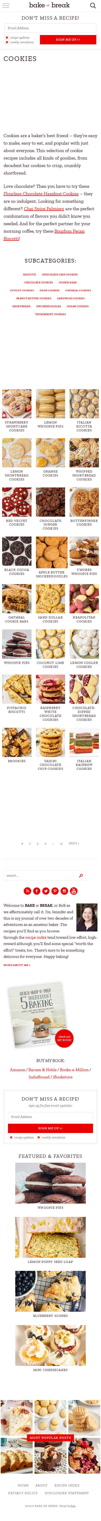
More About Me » (17, 965)
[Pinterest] (55, 891)
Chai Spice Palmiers (44, 208)
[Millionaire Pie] (17, 1418)
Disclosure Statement (67, 1493)
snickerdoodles (48, 306)
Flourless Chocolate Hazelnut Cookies (41, 193)
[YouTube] (74, 891)
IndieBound (39, 1077)
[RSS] (27, 891)
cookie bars (68, 282)
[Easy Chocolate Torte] (50, 1456)
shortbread (21, 306)
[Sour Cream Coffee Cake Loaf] (17, 1456)
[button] (22, 37)
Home (23, 1485)
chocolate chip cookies (60, 274)
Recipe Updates (20, 37)
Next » (74, 843)
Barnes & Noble (42, 1069)
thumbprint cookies (50, 314)
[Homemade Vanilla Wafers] (50, 1418)
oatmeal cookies (78, 290)
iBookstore (62, 1077)
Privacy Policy (23, 1493)
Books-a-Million (74, 1069)
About (41, 1485)
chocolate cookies (38, 282)
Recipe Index (66, 1485)
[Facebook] (37, 891)
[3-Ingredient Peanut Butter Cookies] (84, 1418)
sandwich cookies (71, 298)
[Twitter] (46, 891)
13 (61, 843)
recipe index (36, 937)
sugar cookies (78, 306)
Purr (73, 1505)
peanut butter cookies (33, 298)
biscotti (29, 274)
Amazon (17, 1069)
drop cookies (50, 290)
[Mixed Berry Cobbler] (84, 1456)
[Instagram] (64, 891)
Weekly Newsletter (22, 42)
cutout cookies (22, 290)
